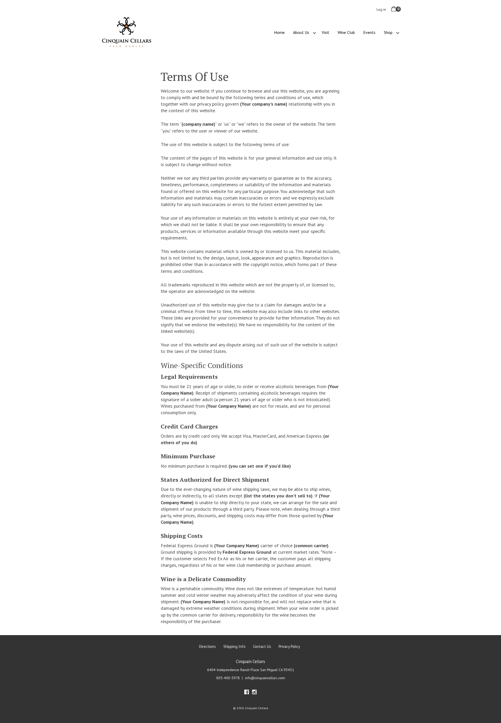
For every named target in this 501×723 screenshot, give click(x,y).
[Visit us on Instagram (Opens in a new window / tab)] (254, 693)
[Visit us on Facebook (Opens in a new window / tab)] (246, 693)
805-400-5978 (228, 678)
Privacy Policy (289, 646)
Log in (381, 9)
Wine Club (346, 32)
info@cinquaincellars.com (265, 678)
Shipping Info (234, 646)
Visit (325, 32)
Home (279, 32)
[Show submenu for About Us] (314, 32)
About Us (301, 32)
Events (369, 32)
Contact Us (262, 646)
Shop (388, 32)
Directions (207, 646)
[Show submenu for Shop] (398, 32)
